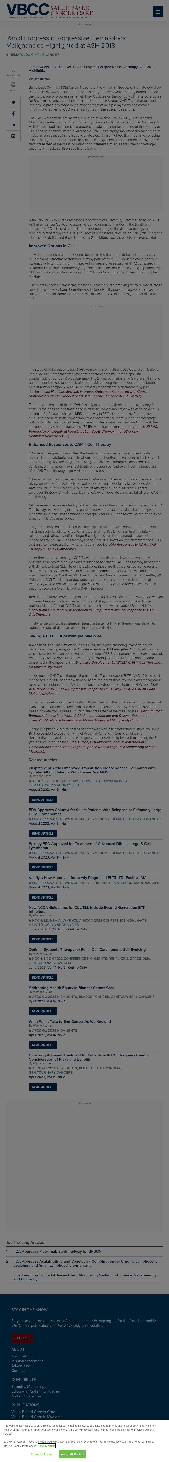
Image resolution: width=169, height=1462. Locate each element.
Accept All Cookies (72, 1454)
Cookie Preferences (42, 1454)
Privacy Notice (46, 1446)
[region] (84, 1441)
